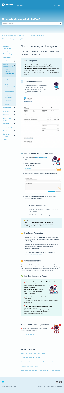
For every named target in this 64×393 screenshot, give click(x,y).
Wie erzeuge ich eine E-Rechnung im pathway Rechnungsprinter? (37, 361)
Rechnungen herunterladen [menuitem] (8, 96)
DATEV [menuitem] (5, 130)
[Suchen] (60, 23)
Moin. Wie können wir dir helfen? (21, 19)
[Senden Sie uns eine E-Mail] (57, 382)
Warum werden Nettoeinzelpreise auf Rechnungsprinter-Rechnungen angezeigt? (41, 370)
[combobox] (30, 23)
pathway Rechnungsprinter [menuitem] (8, 65)
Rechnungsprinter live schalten (33, 254)
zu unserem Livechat (29, 334)
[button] (14, 61)
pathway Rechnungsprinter (38, 35)
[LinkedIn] (60, 382)
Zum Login (57, 5)
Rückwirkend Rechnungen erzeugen (29, 366)
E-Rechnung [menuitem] (8, 100)
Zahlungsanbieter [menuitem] (7, 127)
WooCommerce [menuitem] (7, 107)
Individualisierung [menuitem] (9, 91)
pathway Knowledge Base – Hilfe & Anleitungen (15, 35)
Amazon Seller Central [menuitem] (7, 119)
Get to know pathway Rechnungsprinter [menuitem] (9, 72)
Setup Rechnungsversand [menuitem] (10, 86)
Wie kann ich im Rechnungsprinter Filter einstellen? (33, 353)
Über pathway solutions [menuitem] (6, 135)
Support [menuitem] (7, 104)
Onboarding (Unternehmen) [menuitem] (7, 47)
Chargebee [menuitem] (6, 114)
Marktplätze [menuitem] (6, 123)
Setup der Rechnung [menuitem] (7, 80)
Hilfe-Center (20, 5)
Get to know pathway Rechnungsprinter (13, 39)
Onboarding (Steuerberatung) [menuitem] (7, 53)
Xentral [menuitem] (5, 139)
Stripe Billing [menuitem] (6, 111)
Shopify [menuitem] (5, 61)
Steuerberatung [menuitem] (7, 57)
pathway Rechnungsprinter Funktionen (30, 357)
